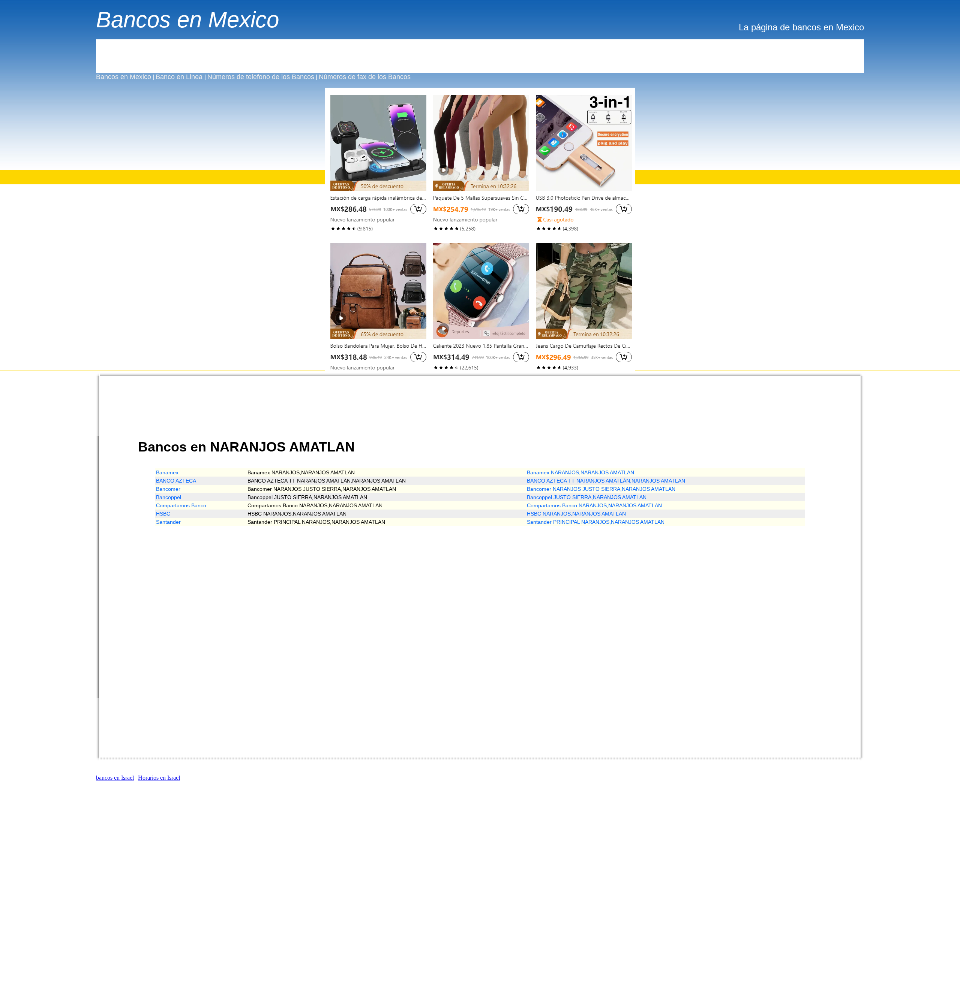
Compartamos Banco (181, 505)
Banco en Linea (180, 77)
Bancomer (168, 489)
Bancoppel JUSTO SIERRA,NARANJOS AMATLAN (586, 497)
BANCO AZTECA (176, 481)
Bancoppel (168, 497)
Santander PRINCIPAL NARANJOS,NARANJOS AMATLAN (595, 522)
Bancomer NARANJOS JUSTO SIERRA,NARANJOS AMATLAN (601, 489)
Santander (168, 522)
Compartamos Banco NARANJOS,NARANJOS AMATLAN (594, 505)
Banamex (167, 472)
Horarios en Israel (159, 777)
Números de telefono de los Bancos (260, 77)
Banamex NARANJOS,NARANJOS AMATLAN (580, 472)
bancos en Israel (115, 777)
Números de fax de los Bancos (365, 77)
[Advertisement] (480, 56)
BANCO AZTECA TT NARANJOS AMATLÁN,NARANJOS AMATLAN (606, 481)
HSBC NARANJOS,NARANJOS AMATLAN (576, 514)
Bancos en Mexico (187, 19)
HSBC (163, 514)
